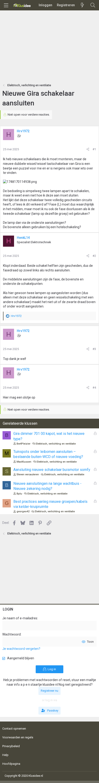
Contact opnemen (14, 728)
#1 (94, 149)
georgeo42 (23, 511)
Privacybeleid (11, 746)
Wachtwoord (11, 634)
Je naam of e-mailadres (19, 618)
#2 (94, 256)
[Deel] (88, 149)
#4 (94, 387)
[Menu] (6, 5)
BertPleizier (23, 443)
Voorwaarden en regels (17, 737)
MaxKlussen (24, 461)
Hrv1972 (23, 131)
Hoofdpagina (11, 763)
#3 (94, 349)
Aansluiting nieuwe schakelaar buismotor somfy (51, 469)
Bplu (19, 493)
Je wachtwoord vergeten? (21, 649)
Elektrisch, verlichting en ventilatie (56, 443)
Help (5, 755)
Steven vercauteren (28, 474)
